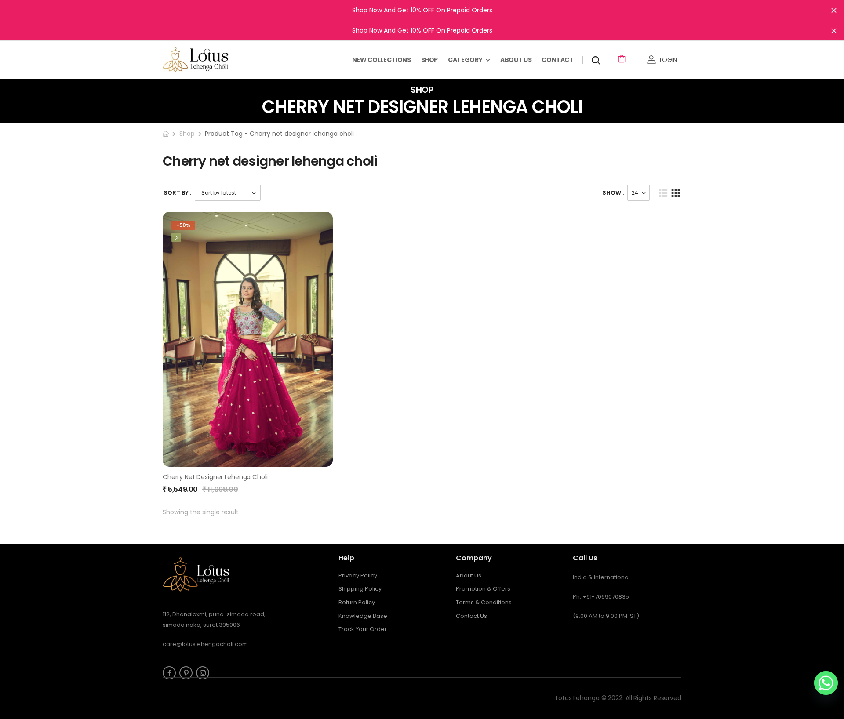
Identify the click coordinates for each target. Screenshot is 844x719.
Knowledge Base (362, 616)
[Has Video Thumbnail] (176, 237)
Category (465, 59)
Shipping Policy (360, 589)
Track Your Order (362, 629)
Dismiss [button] (833, 10)
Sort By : (177, 193)
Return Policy (356, 602)
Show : (613, 193)
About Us (515, 59)
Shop (429, 59)
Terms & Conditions (484, 602)
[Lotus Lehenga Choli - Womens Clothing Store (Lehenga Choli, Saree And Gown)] (207, 59)
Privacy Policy (357, 575)
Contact (558, 59)
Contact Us (471, 616)
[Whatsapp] (826, 683)
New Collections (381, 59)
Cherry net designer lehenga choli (215, 476)
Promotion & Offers (483, 589)
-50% (183, 225)
